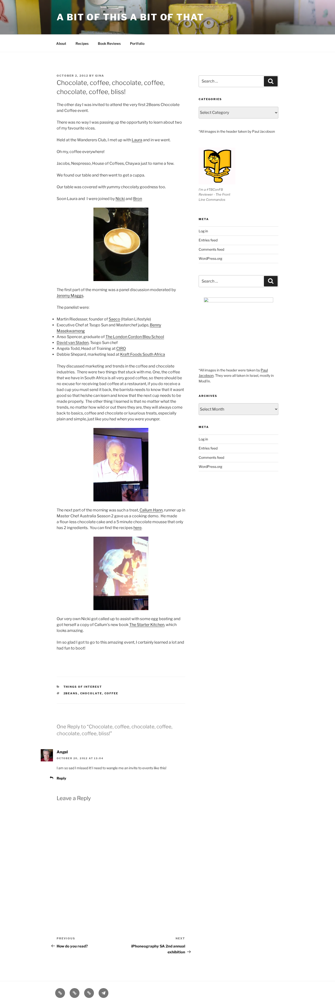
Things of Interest (83, 686)
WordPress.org (210, 258)
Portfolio (137, 43)
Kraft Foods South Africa (142, 354)
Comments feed (211, 249)
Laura (137, 140)
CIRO (121, 348)
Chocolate (91, 693)
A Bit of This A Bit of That (130, 17)
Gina (99, 75)
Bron (137, 198)
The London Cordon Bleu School (134, 336)
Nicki (120, 198)
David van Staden (73, 342)
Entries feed (208, 240)
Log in (203, 231)
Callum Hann (151, 510)
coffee (111, 693)
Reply (61, 778)
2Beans (71, 693)
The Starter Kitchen (146, 624)
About (61, 43)
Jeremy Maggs (70, 295)
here (137, 527)
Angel (62, 752)
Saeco (114, 319)
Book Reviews (109, 43)
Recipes (82, 43)
